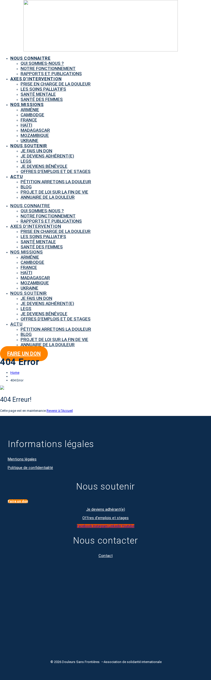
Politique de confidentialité (30, 467)
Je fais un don (36, 150)
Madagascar (35, 130)
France (29, 120)
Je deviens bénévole (44, 166)
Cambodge (32, 114)
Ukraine (29, 140)
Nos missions (26, 104)
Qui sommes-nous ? (42, 63)
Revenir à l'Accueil (60, 411)
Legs (26, 161)
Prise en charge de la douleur (56, 83)
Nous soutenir (28, 145)
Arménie (30, 109)
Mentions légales (22, 459)
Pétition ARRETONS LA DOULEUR (56, 181)
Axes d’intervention (35, 78)
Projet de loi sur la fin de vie (54, 192)
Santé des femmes (42, 99)
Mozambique (35, 135)
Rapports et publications (51, 73)
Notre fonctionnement (48, 68)
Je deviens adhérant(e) (105, 509)
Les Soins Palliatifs (43, 89)
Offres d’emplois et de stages (56, 171)
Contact (106, 555)
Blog (26, 186)
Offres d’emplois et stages (105, 518)
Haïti (26, 125)
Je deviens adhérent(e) (47, 156)
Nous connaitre (30, 58)
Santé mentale (38, 94)
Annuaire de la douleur (48, 197)
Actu (16, 176)
